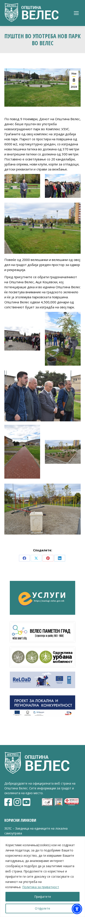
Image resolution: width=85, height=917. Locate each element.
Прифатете (42, 896)
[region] (42, 876)
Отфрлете (42, 908)
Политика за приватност (40, 887)
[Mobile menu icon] (76, 13)
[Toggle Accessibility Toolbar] (77, 909)
